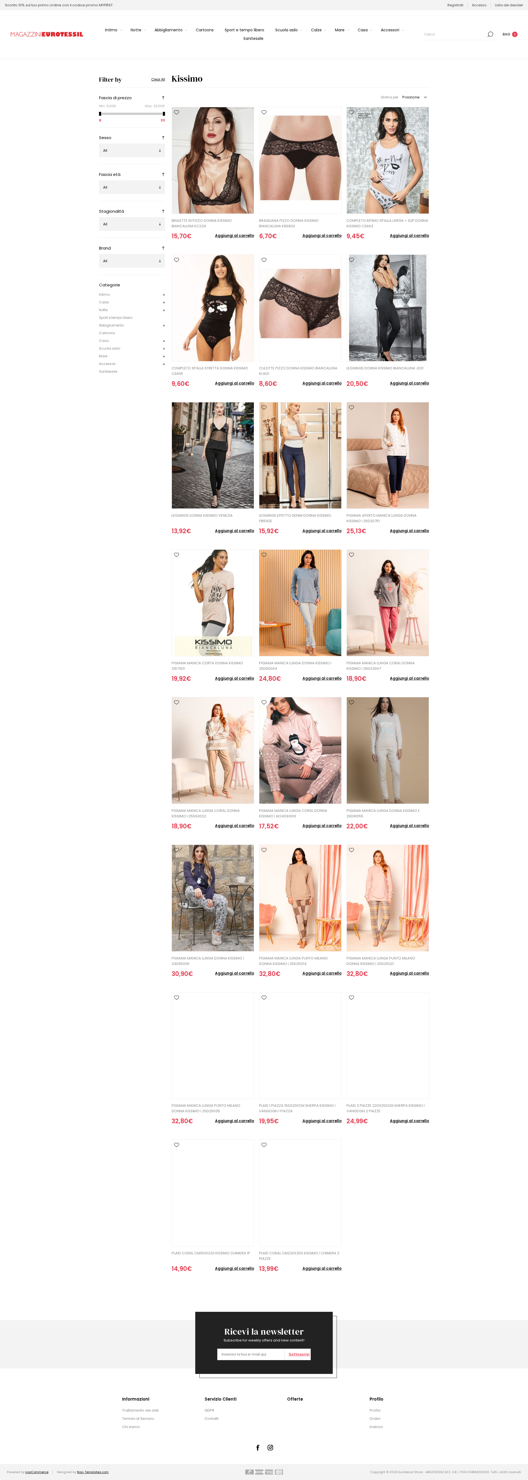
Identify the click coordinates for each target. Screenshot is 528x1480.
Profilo (375, 1410)
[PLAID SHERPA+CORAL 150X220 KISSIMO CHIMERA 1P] (213, 1193)
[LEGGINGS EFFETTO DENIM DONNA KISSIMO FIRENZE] (300, 455)
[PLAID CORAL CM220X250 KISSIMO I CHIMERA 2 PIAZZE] (300, 1193)
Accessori (107, 363)
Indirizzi (376, 1426)
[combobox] (454, 34)
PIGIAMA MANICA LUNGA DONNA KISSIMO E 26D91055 (383, 813)
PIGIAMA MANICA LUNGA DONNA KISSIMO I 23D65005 (208, 961)
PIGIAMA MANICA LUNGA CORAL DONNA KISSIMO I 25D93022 (206, 813)
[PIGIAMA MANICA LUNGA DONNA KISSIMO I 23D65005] (213, 898)
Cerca (490, 34)
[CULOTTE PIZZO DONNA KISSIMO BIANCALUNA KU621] (300, 308)
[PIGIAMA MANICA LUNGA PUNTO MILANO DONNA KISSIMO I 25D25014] (300, 898)
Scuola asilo (109, 348)
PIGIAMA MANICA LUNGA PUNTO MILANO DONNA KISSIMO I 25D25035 (206, 1108)
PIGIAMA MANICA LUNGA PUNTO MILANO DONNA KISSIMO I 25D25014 (293, 961)
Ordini (375, 1418)
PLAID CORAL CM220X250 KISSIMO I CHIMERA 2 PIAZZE (299, 1256)
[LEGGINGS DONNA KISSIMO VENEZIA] (213, 455)
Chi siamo (131, 1426)
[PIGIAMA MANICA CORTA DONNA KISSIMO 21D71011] (213, 603)
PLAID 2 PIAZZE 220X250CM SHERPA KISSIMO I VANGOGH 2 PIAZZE (385, 1108)
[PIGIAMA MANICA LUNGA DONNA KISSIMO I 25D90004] (300, 603)
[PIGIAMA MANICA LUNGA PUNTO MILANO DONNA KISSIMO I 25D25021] (388, 898)
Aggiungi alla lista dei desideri (177, 112)
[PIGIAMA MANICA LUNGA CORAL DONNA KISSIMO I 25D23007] (388, 603)
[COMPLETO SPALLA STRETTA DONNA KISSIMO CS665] (213, 308)
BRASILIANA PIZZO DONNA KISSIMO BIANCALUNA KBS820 (289, 223)
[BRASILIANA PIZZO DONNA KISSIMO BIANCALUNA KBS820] (300, 160)
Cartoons (107, 333)
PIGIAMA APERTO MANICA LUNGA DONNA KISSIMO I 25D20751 (381, 518)
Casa (104, 340)
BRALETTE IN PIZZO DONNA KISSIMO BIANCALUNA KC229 (202, 223)
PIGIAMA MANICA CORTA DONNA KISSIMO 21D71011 (207, 665)
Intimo (104, 294)
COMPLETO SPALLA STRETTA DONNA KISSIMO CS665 (210, 371)
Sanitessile (108, 371)
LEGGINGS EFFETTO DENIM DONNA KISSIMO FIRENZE (295, 518)
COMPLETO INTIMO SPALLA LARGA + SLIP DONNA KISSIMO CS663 (387, 223)
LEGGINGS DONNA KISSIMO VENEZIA (202, 515)
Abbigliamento (111, 325)
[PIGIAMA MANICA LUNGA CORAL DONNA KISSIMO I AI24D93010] (300, 750)
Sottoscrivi (299, 1354)
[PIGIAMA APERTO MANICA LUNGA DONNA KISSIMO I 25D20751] (388, 455)
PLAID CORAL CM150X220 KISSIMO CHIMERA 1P (211, 1253)
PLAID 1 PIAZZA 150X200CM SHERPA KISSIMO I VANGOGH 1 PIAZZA (297, 1108)
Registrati (455, 5)
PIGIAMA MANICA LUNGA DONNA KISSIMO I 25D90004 (295, 665)
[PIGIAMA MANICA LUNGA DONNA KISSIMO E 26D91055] (388, 750)
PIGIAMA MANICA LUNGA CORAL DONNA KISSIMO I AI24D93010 (293, 813)
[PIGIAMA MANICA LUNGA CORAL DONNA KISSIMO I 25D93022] (213, 750)
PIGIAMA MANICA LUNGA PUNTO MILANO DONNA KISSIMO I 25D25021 (380, 961)
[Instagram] (270, 1447)
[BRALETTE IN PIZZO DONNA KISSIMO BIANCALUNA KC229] (213, 160)
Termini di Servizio (138, 1418)
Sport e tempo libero (115, 317)
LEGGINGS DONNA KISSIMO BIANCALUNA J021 (385, 368)
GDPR (209, 1410)
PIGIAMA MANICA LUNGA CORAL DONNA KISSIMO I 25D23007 (380, 665)
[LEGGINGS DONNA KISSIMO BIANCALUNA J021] (388, 308)
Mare (103, 356)
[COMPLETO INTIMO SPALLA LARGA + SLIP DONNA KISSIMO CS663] (388, 160)
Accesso (479, 5)
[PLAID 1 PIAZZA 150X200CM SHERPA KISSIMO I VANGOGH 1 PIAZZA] (300, 1045)
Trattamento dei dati (140, 1410)
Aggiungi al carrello (234, 235)
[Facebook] (257, 1447)
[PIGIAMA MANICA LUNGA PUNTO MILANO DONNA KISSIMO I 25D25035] (213, 1045)
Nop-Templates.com (93, 1472)
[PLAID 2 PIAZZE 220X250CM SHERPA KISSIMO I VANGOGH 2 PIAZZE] (388, 1045)
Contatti (212, 1418)
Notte (103, 310)
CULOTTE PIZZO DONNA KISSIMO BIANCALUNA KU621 (298, 371)
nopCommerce (36, 1472)
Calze (104, 302)
